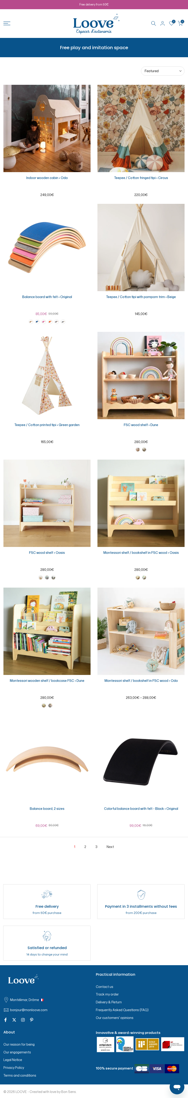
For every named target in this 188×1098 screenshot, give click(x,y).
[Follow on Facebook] (5, 1020)
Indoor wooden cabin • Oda (47, 178)
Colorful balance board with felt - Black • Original (141, 808)
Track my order (107, 994)
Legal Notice (12, 1060)
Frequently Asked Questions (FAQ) (122, 1010)
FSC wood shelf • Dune (141, 425)
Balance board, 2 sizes (47, 808)
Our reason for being (19, 1044)
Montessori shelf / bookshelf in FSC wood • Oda (141, 680)
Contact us (104, 986)
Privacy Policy (13, 1067)
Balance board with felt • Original (47, 297)
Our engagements (17, 1052)
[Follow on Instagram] (23, 1020)
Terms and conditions (19, 1075)
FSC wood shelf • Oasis (47, 552)
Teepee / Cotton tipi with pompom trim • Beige (141, 297)
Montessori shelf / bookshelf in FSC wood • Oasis (141, 552)
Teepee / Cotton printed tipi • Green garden (47, 425)
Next (110, 847)
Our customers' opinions (114, 1018)
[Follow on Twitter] (14, 1020)
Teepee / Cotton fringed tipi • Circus (141, 178)
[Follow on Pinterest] (32, 1020)
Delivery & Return (109, 1002)
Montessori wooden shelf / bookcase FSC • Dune (47, 680)
